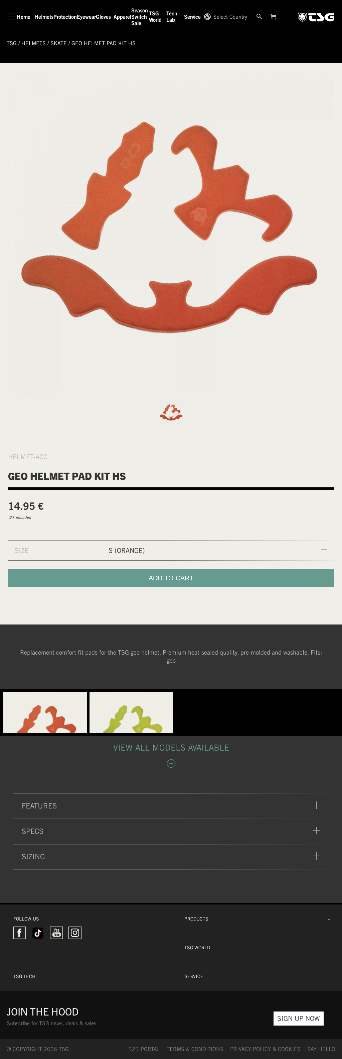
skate (58, 43)
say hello (321, 1049)
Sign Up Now (298, 1018)
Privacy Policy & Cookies (265, 1049)
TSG (12, 43)
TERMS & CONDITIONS (195, 1049)
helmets (33, 43)
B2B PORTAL (144, 1049)
